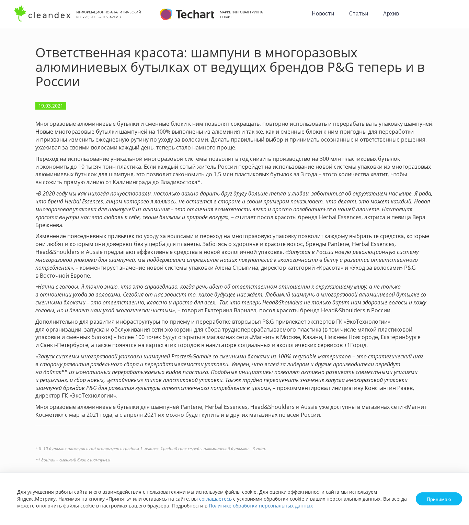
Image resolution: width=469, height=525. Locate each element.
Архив (391, 13)
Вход (453, 17)
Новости (323, 13)
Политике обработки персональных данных (261, 505)
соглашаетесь (215, 498)
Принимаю (439, 498)
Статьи (358, 13)
